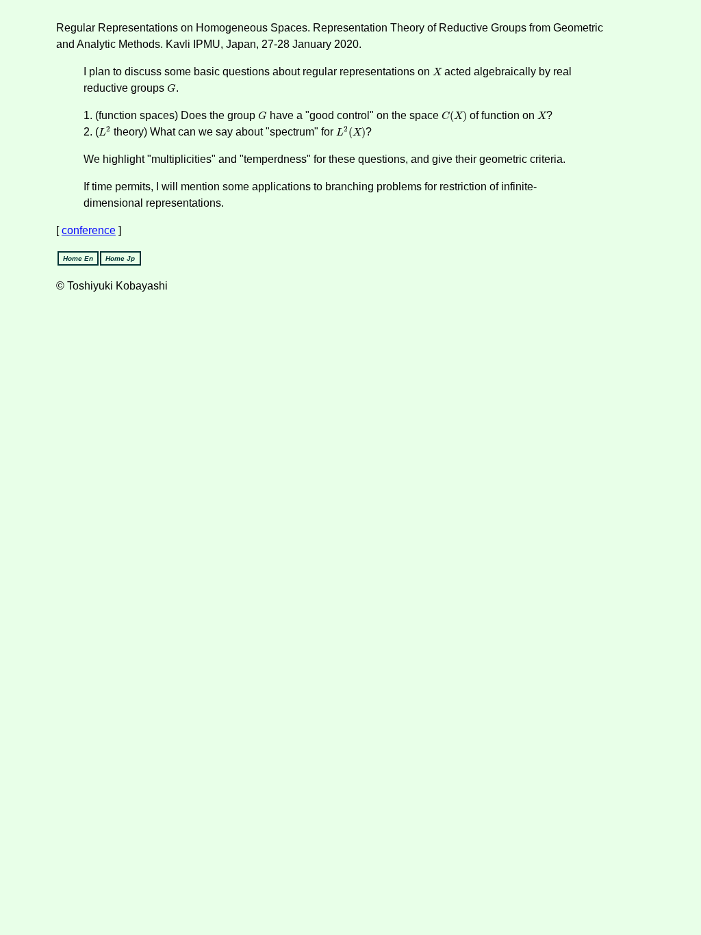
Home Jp (120, 258)
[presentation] (437, 71)
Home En (78, 258)
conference (89, 230)
